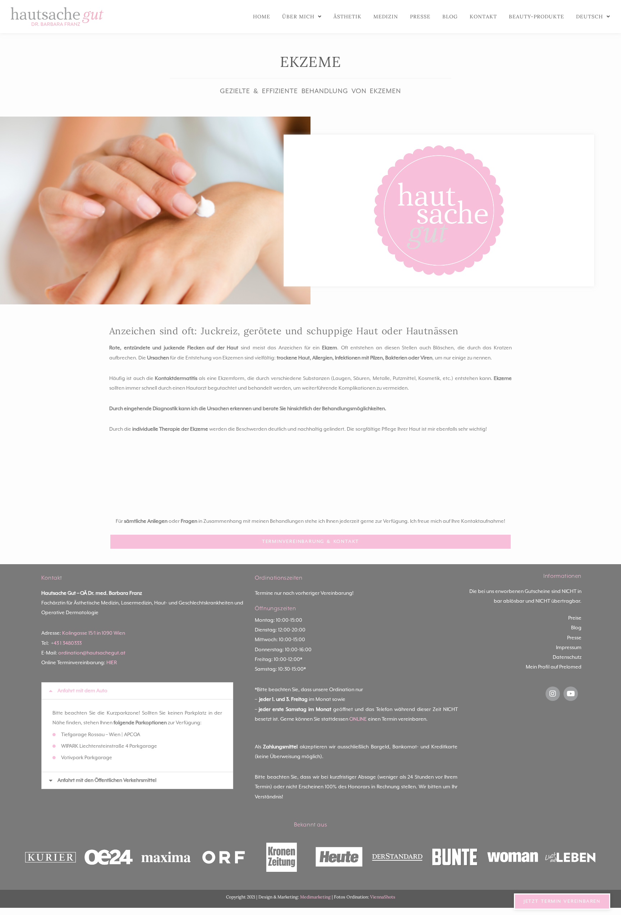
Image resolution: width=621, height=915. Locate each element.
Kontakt (483, 16)
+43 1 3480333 (66, 643)
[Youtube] (571, 694)
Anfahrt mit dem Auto (82, 691)
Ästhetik (348, 16)
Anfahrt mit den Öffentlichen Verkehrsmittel (107, 780)
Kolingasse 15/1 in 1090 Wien (93, 633)
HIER (111, 663)
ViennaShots (382, 897)
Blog (450, 16)
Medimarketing (315, 897)
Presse (420, 16)
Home (261, 16)
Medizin (385, 16)
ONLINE (358, 719)
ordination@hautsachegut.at (91, 653)
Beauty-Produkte (536, 16)
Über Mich (298, 16)
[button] (137, 691)
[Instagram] (553, 694)
